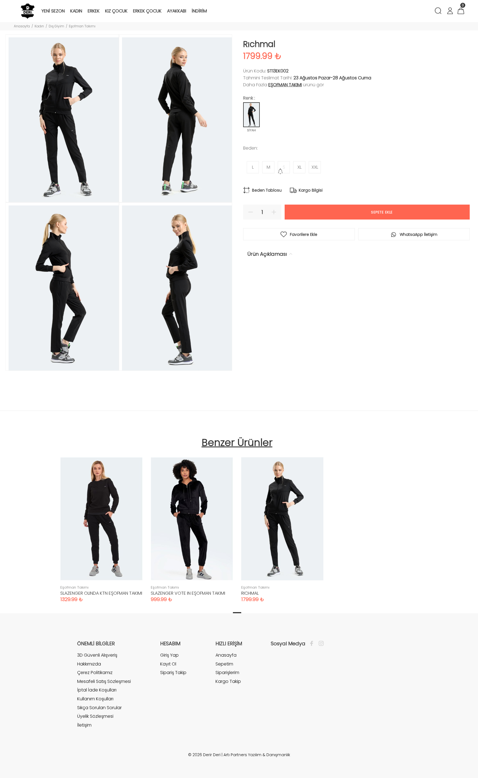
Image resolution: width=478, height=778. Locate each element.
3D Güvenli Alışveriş (97, 655)
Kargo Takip (228, 681)
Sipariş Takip (173, 672)
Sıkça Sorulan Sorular (99, 707)
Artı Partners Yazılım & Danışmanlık (257, 755)
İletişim (84, 725)
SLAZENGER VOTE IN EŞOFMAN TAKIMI (188, 593)
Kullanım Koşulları (95, 699)
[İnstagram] (320, 643)
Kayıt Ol (168, 664)
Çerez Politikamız (95, 672)
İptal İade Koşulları (96, 690)
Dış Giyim (56, 26)
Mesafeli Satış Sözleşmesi (104, 681)
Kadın (39, 26)
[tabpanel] (101, 524)
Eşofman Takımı (82, 26)
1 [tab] (237, 612)
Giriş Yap (169, 655)
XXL (314, 167)
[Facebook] (313, 643)
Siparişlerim (227, 672)
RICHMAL (250, 593)
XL (299, 167)
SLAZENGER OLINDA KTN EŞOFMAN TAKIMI (101, 593)
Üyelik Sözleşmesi (95, 716)
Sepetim (224, 664)
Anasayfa (22, 26)
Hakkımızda (89, 664)
